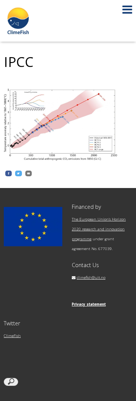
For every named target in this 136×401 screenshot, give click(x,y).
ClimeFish (12, 335)
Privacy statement (89, 304)
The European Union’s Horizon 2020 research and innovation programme (99, 229)
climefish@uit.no (91, 277)
